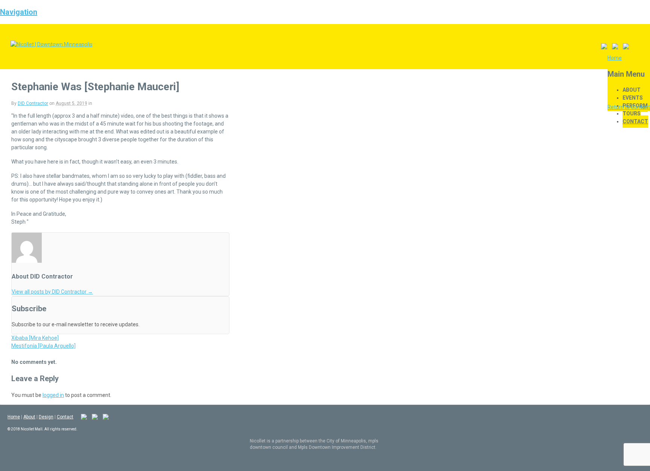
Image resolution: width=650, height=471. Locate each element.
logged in (53, 395)
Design (46, 417)
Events (633, 98)
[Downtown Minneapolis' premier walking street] (52, 44)
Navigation (18, 12)
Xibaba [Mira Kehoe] (35, 338)
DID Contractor (33, 103)
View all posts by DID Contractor (52, 292)
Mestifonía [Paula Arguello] (43, 346)
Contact (635, 121)
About (632, 90)
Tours (632, 114)
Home (14, 417)
